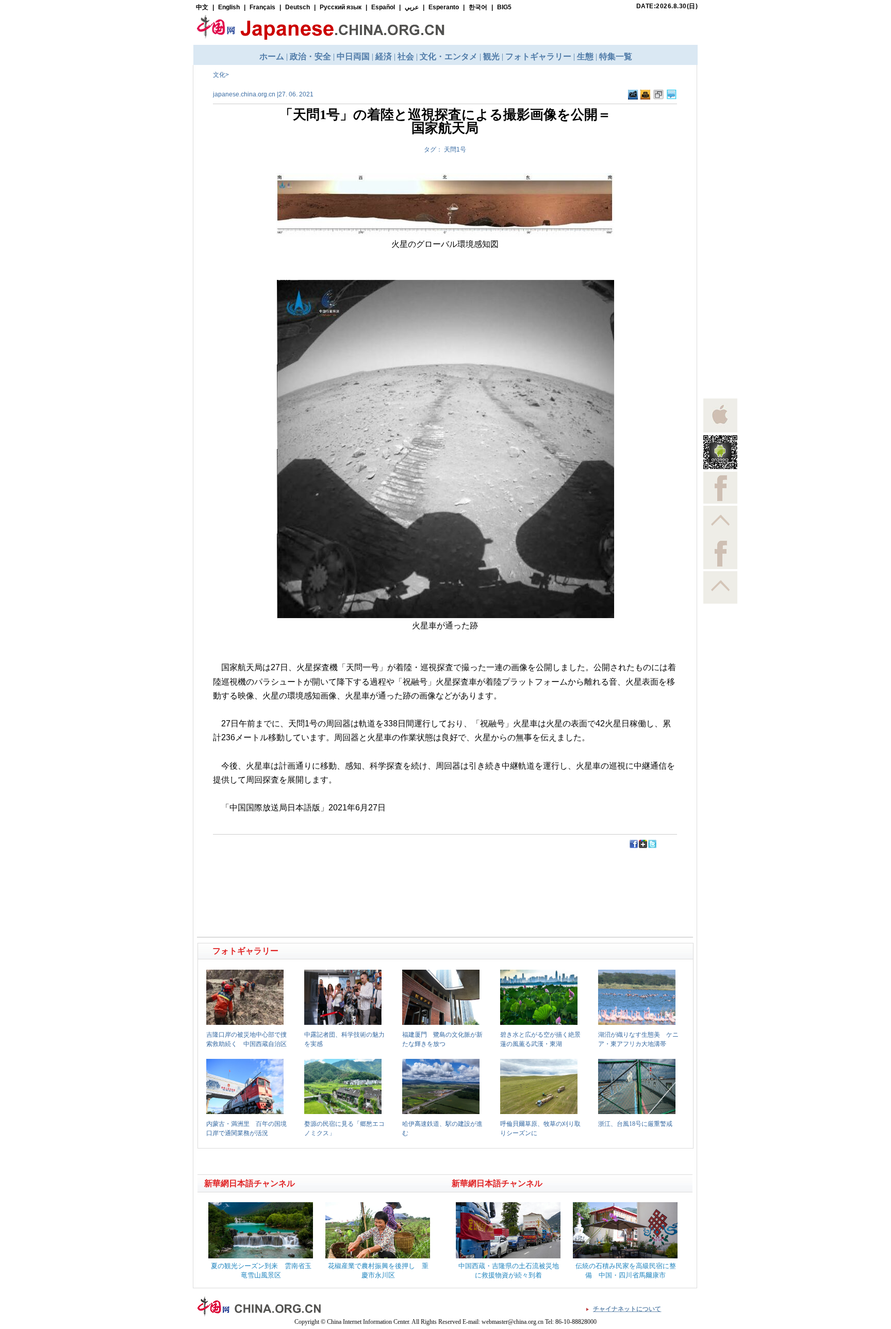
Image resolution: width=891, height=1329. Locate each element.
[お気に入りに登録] (658, 97)
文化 (219, 74)
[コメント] (671, 97)
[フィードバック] (633, 97)
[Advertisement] (322, 872)
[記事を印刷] (645, 97)
